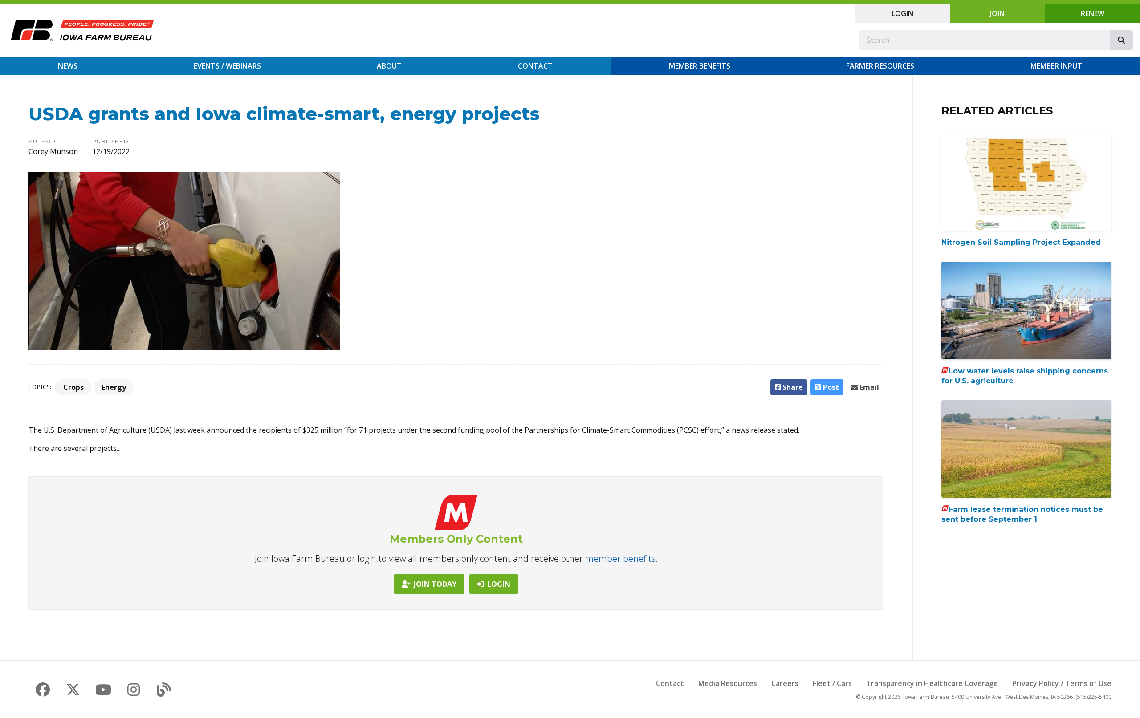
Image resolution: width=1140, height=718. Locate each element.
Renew (1092, 13)
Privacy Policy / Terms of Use (1062, 683)
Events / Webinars (227, 66)
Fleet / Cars (832, 683)
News (67, 66)
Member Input (1056, 66)
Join (997, 13)
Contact (535, 66)
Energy (114, 387)
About (389, 66)
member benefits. (621, 558)
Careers (784, 683)
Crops (73, 387)
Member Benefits (699, 66)
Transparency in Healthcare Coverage (932, 683)
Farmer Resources (880, 66)
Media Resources (727, 683)
